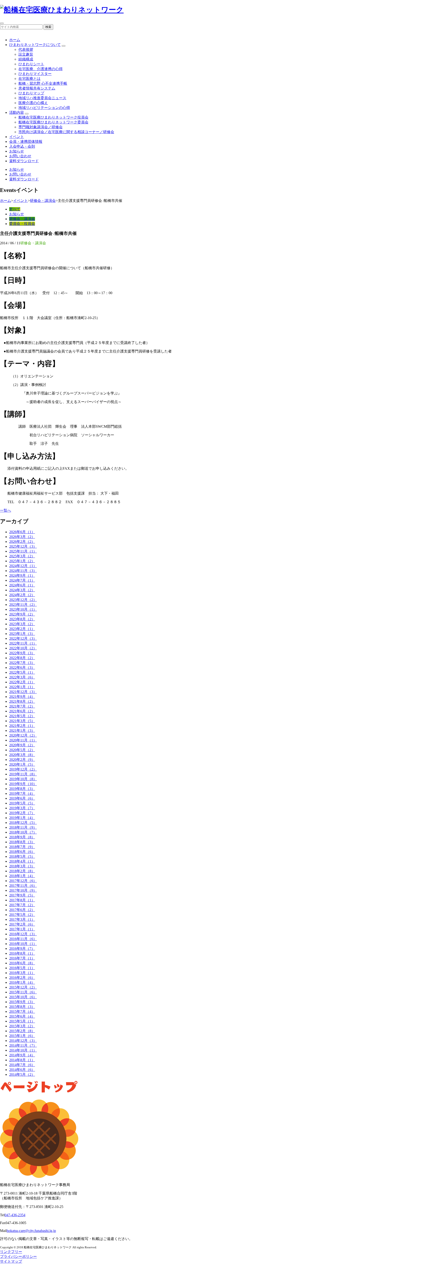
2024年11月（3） (23, 571)
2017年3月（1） (22, 919)
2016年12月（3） (23, 934)
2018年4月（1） (22, 861)
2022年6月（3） (22, 667)
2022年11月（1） (23, 643)
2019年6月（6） (22, 798)
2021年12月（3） (23, 692)
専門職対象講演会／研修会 (40, 127)
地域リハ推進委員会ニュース (42, 98)
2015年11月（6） (23, 992)
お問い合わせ (20, 156)
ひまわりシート (31, 64)
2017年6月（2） (22, 910)
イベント (16, 137)
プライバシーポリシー (18, 1256)
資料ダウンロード (24, 161)
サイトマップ (11, 1261)
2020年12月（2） (23, 735)
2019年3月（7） (22, 808)
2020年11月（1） (23, 740)
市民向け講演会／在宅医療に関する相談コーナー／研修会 (66, 132)
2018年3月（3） (22, 866)
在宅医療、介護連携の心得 (40, 69)
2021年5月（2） (22, 716)
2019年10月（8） (23, 779)
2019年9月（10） (23, 784)
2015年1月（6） (22, 1036)
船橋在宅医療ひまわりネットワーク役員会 (53, 117)
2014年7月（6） (22, 1065)
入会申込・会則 (22, 146)
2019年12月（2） (23, 769)
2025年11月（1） (23, 551)
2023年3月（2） (22, 624)
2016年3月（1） (22, 973)
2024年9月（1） (22, 575)
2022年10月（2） (23, 648)
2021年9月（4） (22, 697)
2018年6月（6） (22, 852)
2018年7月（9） (22, 847)
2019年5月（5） (22, 803)
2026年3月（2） (22, 537)
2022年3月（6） (22, 677)
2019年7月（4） (22, 793)
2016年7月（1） (22, 958)
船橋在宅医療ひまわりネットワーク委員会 (53, 122)
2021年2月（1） (22, 726)
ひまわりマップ (31, 93)
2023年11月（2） (23, 605)
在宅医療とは (29, 79)
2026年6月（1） (22, 532)
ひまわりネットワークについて (35, 45)
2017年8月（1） (22, 900)
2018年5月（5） (22, 856)
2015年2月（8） (22, 1031)
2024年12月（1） (23, 566)
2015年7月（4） (22, 1011)
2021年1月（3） (22, 730)
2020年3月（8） (22, 755)
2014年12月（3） (23, 1041)
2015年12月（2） (23, 987)
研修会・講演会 (43, 201)
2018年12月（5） (23, 823)
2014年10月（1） (23, 1050)
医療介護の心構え (33, 103)
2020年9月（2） (22, 745)
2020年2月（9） (22, 760)
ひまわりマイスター (35, 74)
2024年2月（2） (22, 595)
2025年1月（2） (22, 561)
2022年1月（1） (22, 687)
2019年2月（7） (22, 813)
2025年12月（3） (23, 546)
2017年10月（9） (23, 890)
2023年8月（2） (22, 619)
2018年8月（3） (22, 842)
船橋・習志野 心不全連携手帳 (42, 83)
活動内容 (16, 112)
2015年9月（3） (22, 1002)
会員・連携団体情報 (25, 141)
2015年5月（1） (22, 1021)
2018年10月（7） (23, 832)
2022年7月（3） (22, 663)
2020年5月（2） (22, 750)
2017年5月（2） (22, 915)
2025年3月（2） (22, 556)
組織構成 (25, 59)
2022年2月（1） (22, 682)
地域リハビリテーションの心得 (44, 108)
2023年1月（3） (22, 634)
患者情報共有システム (36, 88)
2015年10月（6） (23, 997)
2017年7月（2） (22, 905)
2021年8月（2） (22, 701)
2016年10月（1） (23, 944)
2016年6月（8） (22, 963)
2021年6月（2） (22, 711)
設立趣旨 (25, 54)
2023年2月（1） (22, 629)
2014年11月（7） (23, 1045)
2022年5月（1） (22, 672)
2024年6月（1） (22, 585)
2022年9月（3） (22, 653)
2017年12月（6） (23, 881)
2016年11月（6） (23, 939)
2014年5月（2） (22, 1074)
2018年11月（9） (23, 827)
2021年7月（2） (22, 706)
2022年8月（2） (22, 658)
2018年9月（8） (22, 837)
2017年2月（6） (22, 924)
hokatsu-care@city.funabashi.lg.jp (31, 1231)
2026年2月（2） (22, 542)
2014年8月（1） (22, 1060)
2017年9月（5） (22, 895)
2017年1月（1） (22, 929)
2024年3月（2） (22, 590)
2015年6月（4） (22, 1016)
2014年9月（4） (22, 1055)
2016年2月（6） (22, 978)
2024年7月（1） (22, 580)
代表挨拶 (25, 49)
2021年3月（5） (22, 721)
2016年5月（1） (22, 968)
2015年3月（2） (22, 1026)
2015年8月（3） (22, 1007)
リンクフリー (11, 1252)
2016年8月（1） (22, 953)
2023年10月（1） (23, 609)
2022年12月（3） (23, 638)
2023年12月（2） (23, 600)
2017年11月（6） (23, 885)
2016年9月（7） (22, 948)
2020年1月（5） (22, 764)
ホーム (14, 40)
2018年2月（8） (22, 871)
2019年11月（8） (23, 774)
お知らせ (16, 151)
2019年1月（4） (22, 818)
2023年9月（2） (22, 614)
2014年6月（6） (22, 1070)
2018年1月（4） (22, 876)
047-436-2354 (15, 1215)
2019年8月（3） (22, 789)
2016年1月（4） (22, 982)
